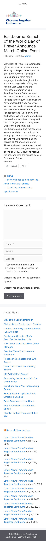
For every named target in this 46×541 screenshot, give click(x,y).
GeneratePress (34, 537)
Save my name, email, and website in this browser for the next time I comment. (22, 267)
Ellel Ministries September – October (22, 324)
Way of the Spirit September (18, 320)
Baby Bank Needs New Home (19, 401)
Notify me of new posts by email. (23, 288)
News (10, 176)
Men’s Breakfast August (16, 374)
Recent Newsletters (18, 430)
